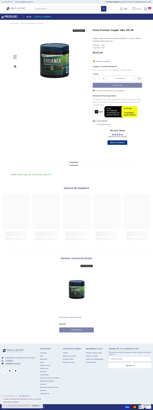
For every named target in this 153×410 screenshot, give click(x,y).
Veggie (25, 174)
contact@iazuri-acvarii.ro (25, 2)
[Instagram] (10, 371)
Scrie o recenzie (117, 142)
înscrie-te (130, 365)
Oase (102, 45)
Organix (45, 174)
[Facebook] (4, 371)
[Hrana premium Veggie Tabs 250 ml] (76, 289)
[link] (16, 233)
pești (40, 174)
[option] (54, 60)
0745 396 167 (8, 2)
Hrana (36, 174)
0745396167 (9, 360)
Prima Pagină (14, 23)
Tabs (29, 174)
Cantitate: (96, 74)
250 (33, 174)
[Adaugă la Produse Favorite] (139, 78)
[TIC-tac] (16, 371)
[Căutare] (70, 9)
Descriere (73, 162)
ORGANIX (19, 174)
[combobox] (67, 9)
